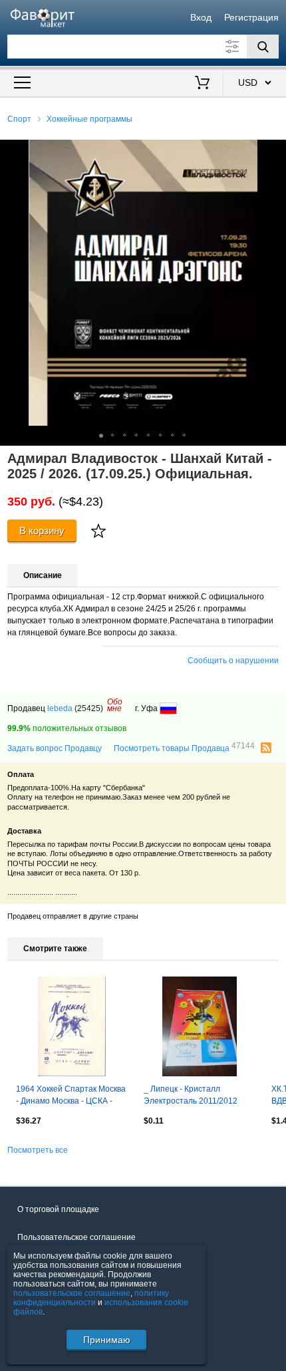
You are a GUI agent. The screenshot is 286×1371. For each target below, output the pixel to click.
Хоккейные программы (89, 119)
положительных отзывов (66, 728)
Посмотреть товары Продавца (184, 747)
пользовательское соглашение (71, 1293)
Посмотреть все (37, 1150)
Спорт (19, 119)
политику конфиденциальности (91, 1298)
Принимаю (106, 1339)
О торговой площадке (58, 1209)
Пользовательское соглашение (76, 1237)
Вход (201, 17)
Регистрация (251, 17)
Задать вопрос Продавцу (54, 748)
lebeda (59, 708)
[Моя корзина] (202, 84)
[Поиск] (263, 47)
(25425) (88, 708)
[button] (274, 151)
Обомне (114, 705)
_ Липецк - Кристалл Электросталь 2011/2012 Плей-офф (190, 1096)
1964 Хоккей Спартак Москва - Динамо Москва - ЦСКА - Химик (71, 1096)
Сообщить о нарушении (233, 660)
